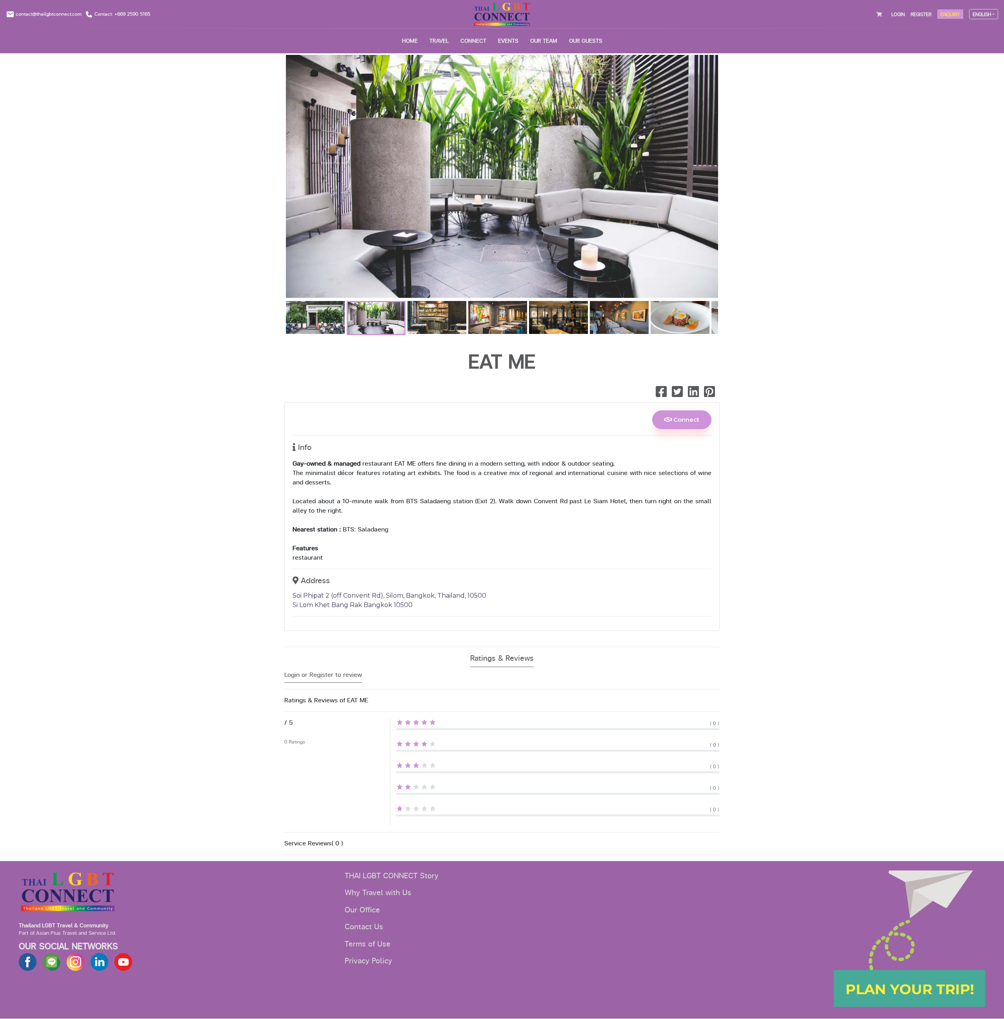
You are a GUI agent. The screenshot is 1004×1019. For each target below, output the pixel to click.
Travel (439, 40)
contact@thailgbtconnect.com (49, 14)
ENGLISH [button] (982, 14)
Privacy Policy (368, 961)
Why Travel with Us (378, 893)
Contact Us (364, 927)
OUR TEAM (543, 40)
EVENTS (508, 40)
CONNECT (473, 40)
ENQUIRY (950, 14)
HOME (410, 40)
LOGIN (898, 14)
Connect (685, 419)
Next (730, 178)
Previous (274, 178)
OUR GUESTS (585, 40)
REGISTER (921, 14)
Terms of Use (368, 944)
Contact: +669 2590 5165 (122, 14)
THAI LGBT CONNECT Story (391, 876)
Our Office (362, 910)
